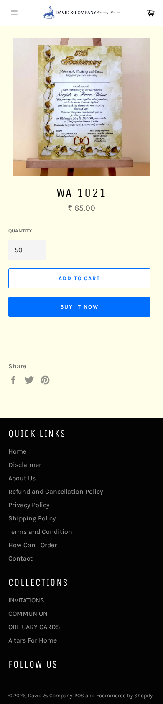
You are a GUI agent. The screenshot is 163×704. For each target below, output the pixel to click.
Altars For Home (32, 640)
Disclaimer (24, 465)
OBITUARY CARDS (34, 627)
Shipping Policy (32, 518)
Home (17, 451)
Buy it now (79, 307)
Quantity (20, 231)
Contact (20, 558)
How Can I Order (32, 545)
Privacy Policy (28, 505)
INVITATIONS (26, 600)
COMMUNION (28, 613)
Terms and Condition (40, 532)
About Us (22, 478)
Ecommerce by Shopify (124, 695)
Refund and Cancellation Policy (55, 491)
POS (79, 695)
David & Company (50, 695)
